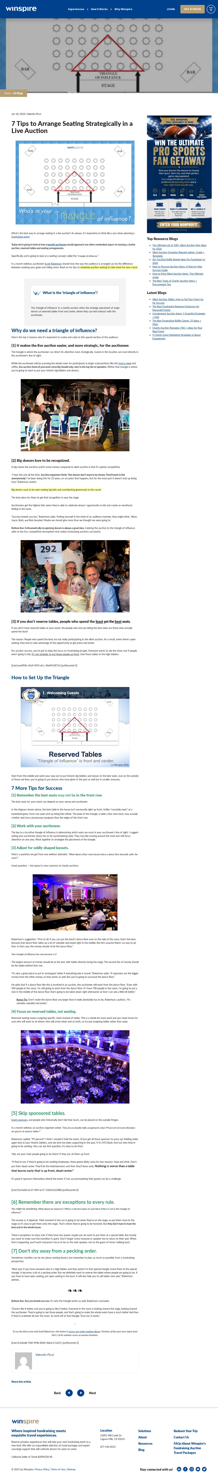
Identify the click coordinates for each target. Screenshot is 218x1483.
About (142, 1437)
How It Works (99, 9)
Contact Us (181, 1437)
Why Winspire (123, 9)
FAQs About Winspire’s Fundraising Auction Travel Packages (190, 1448)
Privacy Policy (42, 1469)
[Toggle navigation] (211, 9)
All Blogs (18, 93)
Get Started (192, 9)
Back (57, 1393)
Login (171, 9)
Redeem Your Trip (186, 1431)
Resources (145, 1443)
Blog (141, 1450)
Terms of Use (58, 1469)
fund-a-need (124, 363)
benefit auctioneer (57, 244)
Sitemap (71, 1469)
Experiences (76, 9)
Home (7, 93)
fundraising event (20, 236)
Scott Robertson (53, 263)
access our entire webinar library (84, 1331)
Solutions (144, 1431)
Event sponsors (19, 1119)
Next (92, 1393)
